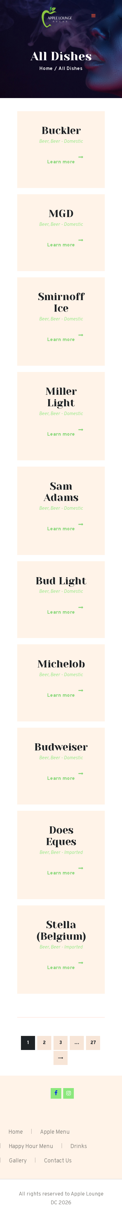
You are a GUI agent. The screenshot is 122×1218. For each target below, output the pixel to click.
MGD (61, 214)
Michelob (61, 664)
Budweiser (61, 747)
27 (95, 1043)
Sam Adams (61, 492)
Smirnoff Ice (61, 302)
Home (46, 69)
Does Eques (61, 836)
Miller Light (61, 397)
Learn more (61, 162)
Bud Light (61, 581)
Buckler (61, 130)
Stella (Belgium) (61, 930)
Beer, (44, 142)
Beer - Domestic (66, 142)
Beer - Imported (67, 853)
